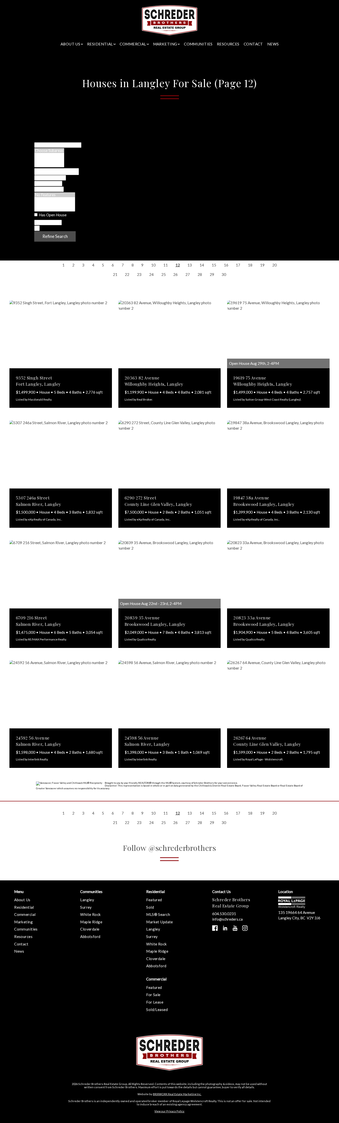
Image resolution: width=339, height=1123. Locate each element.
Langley (87, 900)
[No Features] (54, 194)
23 (139, 274)
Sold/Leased (157, 1009)
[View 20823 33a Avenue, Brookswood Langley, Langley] (278, 574)
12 (177, 265)
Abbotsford (90, 936)
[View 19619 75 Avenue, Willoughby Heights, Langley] (278, 334)
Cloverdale (89, 929)
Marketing (23, 922)
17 (238, 265)
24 (151, 274)
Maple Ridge (91, 922)
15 (214, 265)
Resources (228, 44)
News (273, 44)
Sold (150, 907)
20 (274, 265)
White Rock (90, 914)
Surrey (86, 907)
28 (200, 274)
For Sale (153, 994)
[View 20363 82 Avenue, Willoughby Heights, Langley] (169, 334)
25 (163, 274)
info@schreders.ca (227, 919)
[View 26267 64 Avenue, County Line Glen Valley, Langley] (278, 694)
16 (226, 265)
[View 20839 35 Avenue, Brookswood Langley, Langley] (169, 574)
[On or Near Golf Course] (54, 209)
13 (189, 265)
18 (250, 265)
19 (262, 265)
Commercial (24, 914)
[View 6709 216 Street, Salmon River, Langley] (60, 574)
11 (165, 265)
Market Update (159, 922)
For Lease (154, 1002)
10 (153, 265)
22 (127, 274)
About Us (22, 900)
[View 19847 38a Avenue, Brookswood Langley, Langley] (278, 454)
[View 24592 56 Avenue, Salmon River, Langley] (60, 694)
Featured (154, 900)
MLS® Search (158, 914)
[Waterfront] (54, 199)
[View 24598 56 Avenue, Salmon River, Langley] (169, 694)
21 (115, 274)
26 (175, 274)
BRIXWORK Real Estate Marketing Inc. (177, 1094)
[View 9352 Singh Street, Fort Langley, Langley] (60, 334)
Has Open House (52, 215)
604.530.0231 (224, 913)
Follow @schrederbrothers (169, 848)
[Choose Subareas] (49, 150)
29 (212, 274)
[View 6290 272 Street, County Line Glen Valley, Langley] (169, 454)
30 (224, 274)
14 (202, 265)
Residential (24, 907)
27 (187, 274)
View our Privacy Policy (169, 1111)
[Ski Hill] (54, 204)
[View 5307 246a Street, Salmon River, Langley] (60, 454)
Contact (253, 44)
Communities (198, 44)
